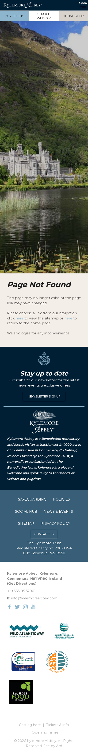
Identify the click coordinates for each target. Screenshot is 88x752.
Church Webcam (44, 16)
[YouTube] (33, 606)
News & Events (58, 511)
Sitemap (26, 523)
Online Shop (73, 16)
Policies (61, 499)
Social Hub (26, 511)
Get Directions (21, 583)
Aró (59, 746)
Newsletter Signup (44, 396)
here (19, 318)
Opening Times (45, 732)
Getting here (30, 725)
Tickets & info (57, 725)
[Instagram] (25, 606)
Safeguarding (32, 499)
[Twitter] (17, 606)
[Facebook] (9, 606)
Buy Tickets (14, 16)
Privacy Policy (55, 523)
